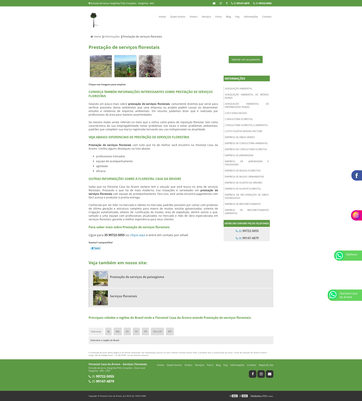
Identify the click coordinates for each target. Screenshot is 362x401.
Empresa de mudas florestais (243, 170)
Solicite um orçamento (246, 59)
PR (145, 331)
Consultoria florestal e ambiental (246, 125)
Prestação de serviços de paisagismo (137, 277)
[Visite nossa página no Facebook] (226, 3)
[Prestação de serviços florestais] (101, 66)
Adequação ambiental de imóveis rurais (247, 96)
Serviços (206, 16)
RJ (108, 331)
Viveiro (193, 16)
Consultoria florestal (239, 119)
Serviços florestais (123, 296)
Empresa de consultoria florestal (246, 149)
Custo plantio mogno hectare (243, 131)
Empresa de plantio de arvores (243, 182)
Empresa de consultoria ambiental (246, 143)
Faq (237, 16)
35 (263, 3)
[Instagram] (221, 3)
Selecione (96, 331)
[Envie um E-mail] (214, 3)
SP (136, 331)
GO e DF (157, 331)
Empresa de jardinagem (239, 155)
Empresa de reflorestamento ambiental (247, 211)
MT (170, 331)
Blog (228, 16)
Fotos (218, 16)
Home (162, 16)
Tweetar (95, 248)
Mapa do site (266, 365)
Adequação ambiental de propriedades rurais (247, 105)
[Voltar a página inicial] (94, 19)
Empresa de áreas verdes (240, 137)
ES (127, 331)
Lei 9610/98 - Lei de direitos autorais (132, 355)
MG (118, 331)
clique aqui (137, 235)
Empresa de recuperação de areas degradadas (247, 196)
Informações (251, 16)
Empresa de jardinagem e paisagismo (247, 163)
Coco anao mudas (236, 113)
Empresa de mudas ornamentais (244, 176)
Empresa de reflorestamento (243, 204)
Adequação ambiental (238, 88)
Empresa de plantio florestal (243, 188)
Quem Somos (177, 16)
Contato (267, 16)
